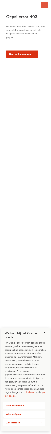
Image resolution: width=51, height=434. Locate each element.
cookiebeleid (29, 392)
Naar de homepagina (20, 54)
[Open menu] (44, 5)
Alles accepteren (15, 405)
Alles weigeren (14, 414)
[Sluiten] (44, 332)
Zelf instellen (13, 422)
